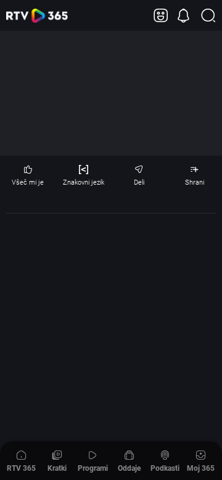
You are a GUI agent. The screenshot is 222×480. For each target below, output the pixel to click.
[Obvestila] (183, 15)
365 (37, 16)
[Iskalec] (208, 15)
